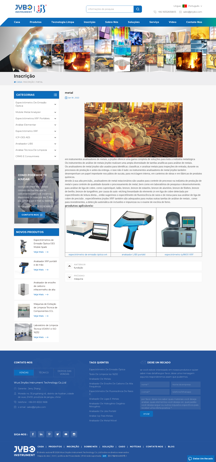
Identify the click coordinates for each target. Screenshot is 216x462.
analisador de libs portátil (102, 411)
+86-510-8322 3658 (37, 402)
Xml (54, 456)
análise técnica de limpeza (31, 150)
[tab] (24, 372)
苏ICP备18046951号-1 (117, 456)
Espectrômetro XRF (27, 131)
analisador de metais (100, 379)
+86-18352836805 (167, 12)
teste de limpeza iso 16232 (103, 374)
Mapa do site (43, 456)
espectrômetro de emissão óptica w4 (88, 254)
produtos (35, 22)
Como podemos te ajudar (32, 177)
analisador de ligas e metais (104, 399)
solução (108, 446)
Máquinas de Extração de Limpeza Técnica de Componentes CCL (45, 307)
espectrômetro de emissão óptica (31, 104)
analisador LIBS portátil (133, 254)
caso (122, 446)
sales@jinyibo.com (192, 12)
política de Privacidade (69, 456)
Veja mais (39, 252)
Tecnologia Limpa (62, 22)
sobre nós (111, 22)
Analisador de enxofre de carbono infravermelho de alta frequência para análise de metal (45, 286)
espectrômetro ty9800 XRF (179, 254)
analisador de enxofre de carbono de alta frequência (111, 385)
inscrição (89, 22)
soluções (134, 22)
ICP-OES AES (23, 137)
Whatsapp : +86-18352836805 (35, 206)
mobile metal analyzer (28, 112)
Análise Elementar (26, 124)
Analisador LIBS (24, 143)
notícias (135, 446)
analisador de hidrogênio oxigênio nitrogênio (107, 405)
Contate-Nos (194, 22)
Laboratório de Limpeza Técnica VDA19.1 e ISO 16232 (46, 329)
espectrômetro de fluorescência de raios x (111, 392)
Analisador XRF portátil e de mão (45, 263)
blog (171, 446)
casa (17, 22)
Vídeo (172, 22)
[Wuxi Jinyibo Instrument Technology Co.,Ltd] (30, 9)
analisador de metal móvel (103, 420)
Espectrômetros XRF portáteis (33, 118)
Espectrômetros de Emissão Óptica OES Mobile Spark (44, 243)
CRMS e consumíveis (27, 156)
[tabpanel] (44, 395)
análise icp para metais (101, 416)
